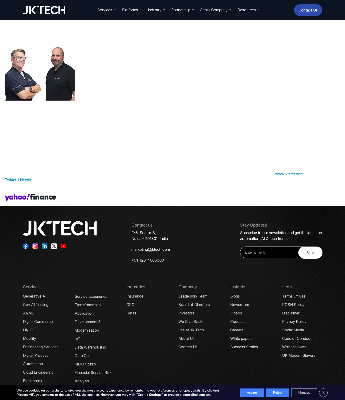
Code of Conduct (296, 338)
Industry (154, 10)
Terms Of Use (294, 296)
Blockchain (32, 380)
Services (104, 10)
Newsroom (239, 304)
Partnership (180, 10)
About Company (214, 10)
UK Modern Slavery (298, 355)
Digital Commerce (38, 321)
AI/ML (28, 313)
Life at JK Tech (191, 330)
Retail (131, 313)
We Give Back (190, 321)
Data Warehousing (90, 347)
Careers (236, 330)
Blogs (235, 296)
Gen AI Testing (35, 304)
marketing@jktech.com (150, 249)
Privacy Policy (294, 321)
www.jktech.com (289, 174)
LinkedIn (25, 179)
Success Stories (244, 347)
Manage (304, 392)
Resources (247, 10)
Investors (186, 313)
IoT (77, 338)
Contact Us (308, 10)
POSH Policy (293, 304)
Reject (277, 392)
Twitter (10, 179)
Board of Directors (194, 304)
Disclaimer (290, 313)
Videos (236, 313)
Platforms (130, 10)
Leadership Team (192, 296)
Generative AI (34, 296)
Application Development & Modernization (88, 322)
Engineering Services (40, 347)
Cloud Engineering (38, 372)
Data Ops (83, 355)
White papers (241, 338)
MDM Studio (85, 364)
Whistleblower (294, 347)
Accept (252, 392)
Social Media (293, 330)
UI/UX (28, 330)
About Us (186, 338)
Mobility (29, 338)
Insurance (134, 296)
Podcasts (238, 321)
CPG (130, 304)
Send (310, 252)
